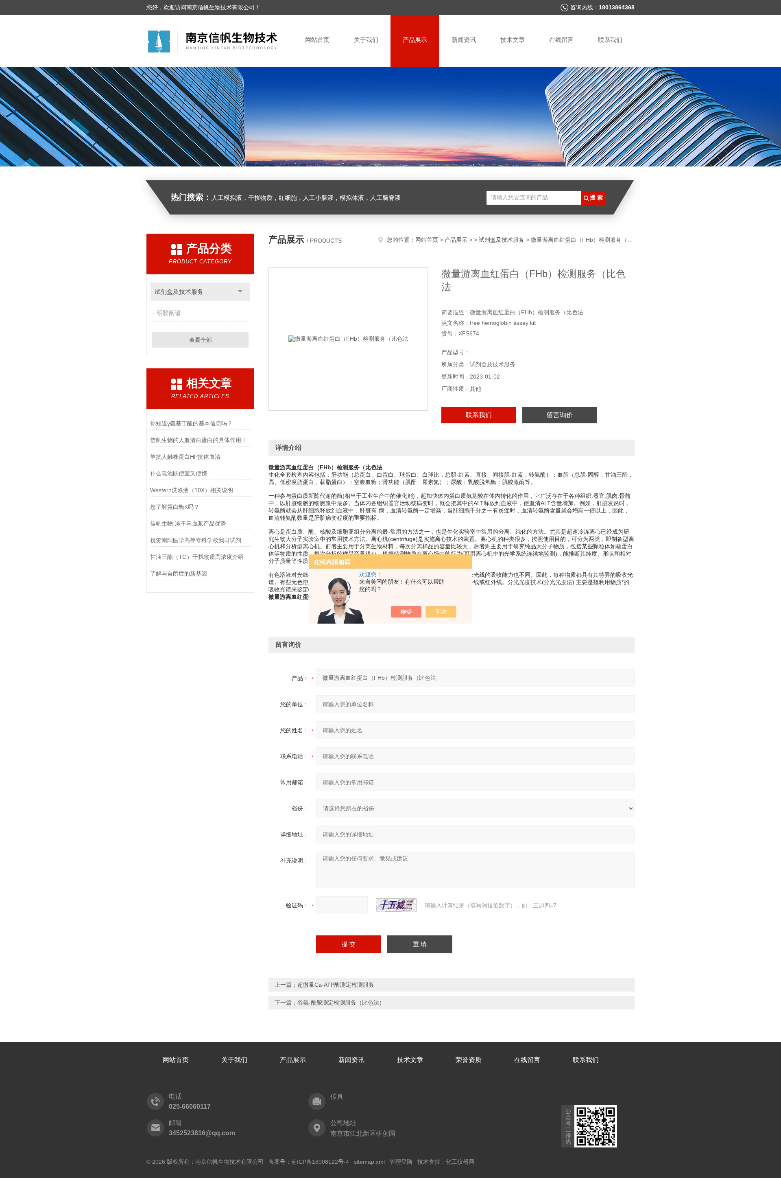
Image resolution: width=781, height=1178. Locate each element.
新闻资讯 (464, 39)
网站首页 (317, 39)
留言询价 (560, 415)
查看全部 (200, 340)
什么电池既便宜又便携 (178, 473)
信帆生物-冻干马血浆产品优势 (188, 523)
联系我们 (610, 39)
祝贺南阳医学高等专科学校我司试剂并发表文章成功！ (200, 540)
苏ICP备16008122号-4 (320, 1161)
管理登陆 (401, 1161)
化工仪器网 (460, 1161)
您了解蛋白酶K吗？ (174, 507)
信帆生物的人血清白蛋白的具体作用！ (198, 440)
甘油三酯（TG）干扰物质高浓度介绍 (197, 557)
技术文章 (512, 39)
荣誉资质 (469, 1059)
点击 (240, 291)
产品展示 (415, 39)
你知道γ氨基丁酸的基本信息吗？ (191, 423)
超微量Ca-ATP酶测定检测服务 (335, 984)
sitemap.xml (369, 1161)
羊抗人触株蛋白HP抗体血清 (185, 456)
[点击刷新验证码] (396, 905)
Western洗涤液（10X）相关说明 (191, 490)
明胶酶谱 (169, 312)
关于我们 (366, 39)
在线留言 (561, 39)
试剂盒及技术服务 (179, 291)
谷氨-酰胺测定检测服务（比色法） (341, 1002)
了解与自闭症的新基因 (178, 573)
